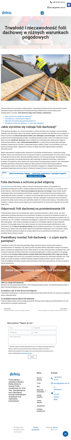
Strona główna (39, 379)
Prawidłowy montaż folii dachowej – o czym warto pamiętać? (24, 123)
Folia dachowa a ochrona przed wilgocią (17, 119)
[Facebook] (69, 5)
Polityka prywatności (40, 410)
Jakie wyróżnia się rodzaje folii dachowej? (18, 116)
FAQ (38, 386)
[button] (42, 13)
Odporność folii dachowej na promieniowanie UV (20, 121)
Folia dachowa (5, 186)
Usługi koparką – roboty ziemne (39, 398)
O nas (39, 383)
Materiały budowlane (40, 391)
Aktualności (40, 406)
